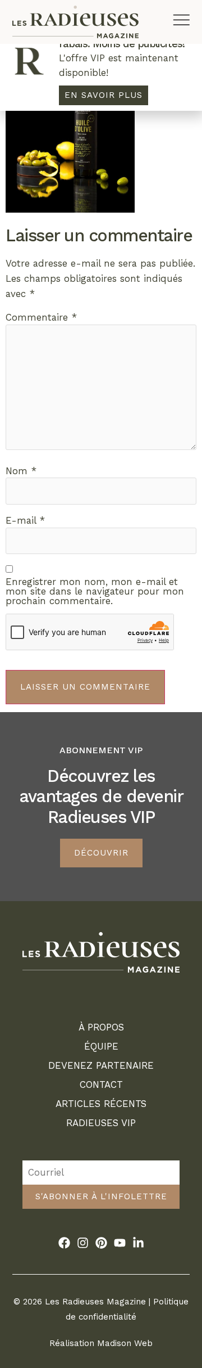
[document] (101, 684)
